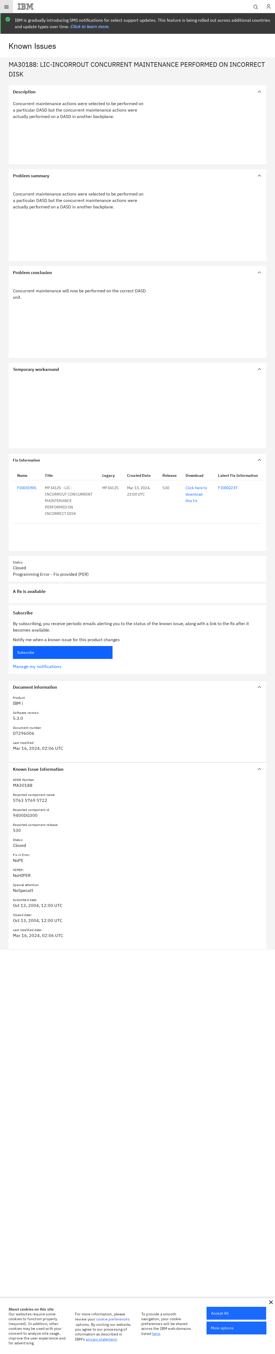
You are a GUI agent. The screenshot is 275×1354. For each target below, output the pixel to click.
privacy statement (101, 1339)
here (156, 1333)
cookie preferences (113, 1319)
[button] (271, 1302)
